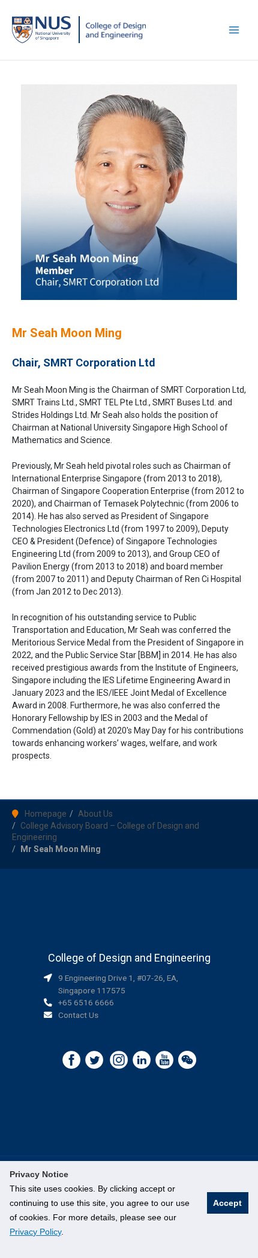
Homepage (46, 814)
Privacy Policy (35, 1231)
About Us (95, 814)
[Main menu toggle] (234, 30)
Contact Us (78, 1015)
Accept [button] (227, 1203)
